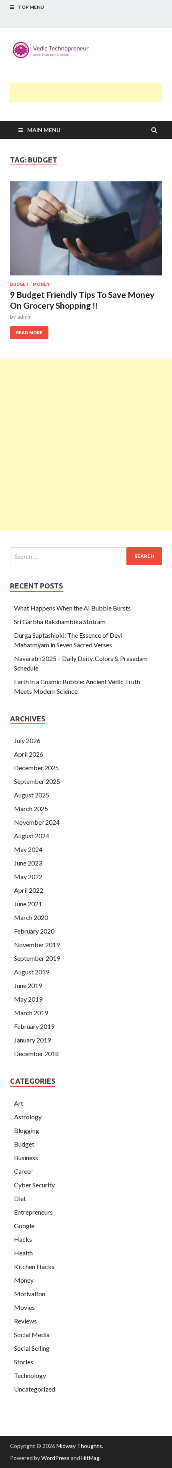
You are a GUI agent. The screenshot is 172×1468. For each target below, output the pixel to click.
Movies (24, 1307)
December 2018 (36, 1053)
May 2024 (28, 849)
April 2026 (28, 754)
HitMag (90, 1457)
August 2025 (31, 795)
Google (24, 1225)
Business (26, 1157)
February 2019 (34, 1026)
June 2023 (28, 863)
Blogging (26, 1130)
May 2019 (28, 999)
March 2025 (31, 808)
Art (18, 1103)
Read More (26, 330)
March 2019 (31, 1012)
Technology (30, 1375)
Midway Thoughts (79, 1445)
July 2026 (27, 740)
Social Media (32, 1334)
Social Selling (32, 1348)
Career (23, 1171)
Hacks (23, 1239)
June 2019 (28, 985)
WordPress (55, 1457)
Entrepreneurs (33, 1212)
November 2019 (37, 944)
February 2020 (34, 931)
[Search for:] (86, 556)
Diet (20, 1198)
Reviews (25, 1321)
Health (23, 1253)
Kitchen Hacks (34, 1266)
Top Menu (31, 7)
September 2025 (37, 781)
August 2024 (31, 835)
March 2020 (31, 917)
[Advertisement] (91, 92)
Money (41, 284)
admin (24, 316)
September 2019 (37, 958)
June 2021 (28, 904)
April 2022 (28, 890)
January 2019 (32, 1040)
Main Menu (43, 130)
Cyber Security (34, 1185)
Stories (23, 1362)
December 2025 (36, 767)
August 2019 (31, 972)
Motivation (29, 1293)
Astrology (28, 1117)
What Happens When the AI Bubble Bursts (72, 608)
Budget (19, 284)
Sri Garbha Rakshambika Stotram (60, 621)
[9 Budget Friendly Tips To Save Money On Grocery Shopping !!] (86, 231)
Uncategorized (34, 1389)
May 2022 (28, 876)
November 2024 (37, 822)
